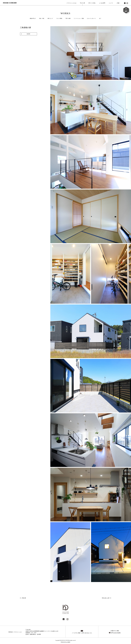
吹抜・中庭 (41, 18)
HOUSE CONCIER (10, 3)
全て (100, 18)
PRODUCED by (65, 642)
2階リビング (50, 18)
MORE (28, 34)
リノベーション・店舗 (79, 18)
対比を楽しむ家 (105, 598)
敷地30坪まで (33, 18)
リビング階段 (59, 18)
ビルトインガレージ (91, 18)
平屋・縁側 (68, 18)
